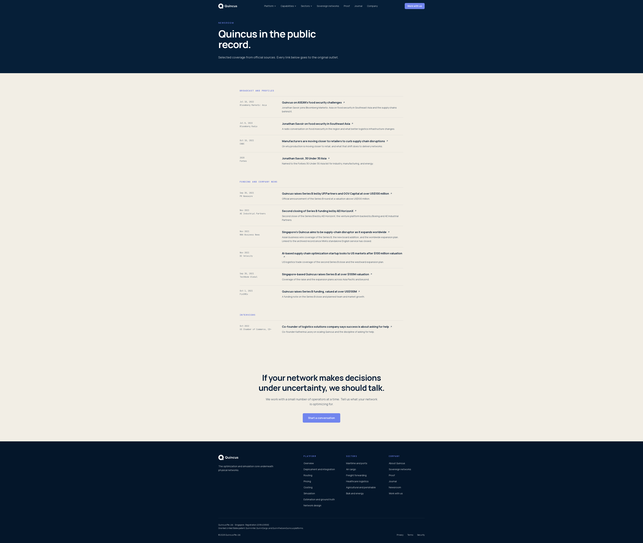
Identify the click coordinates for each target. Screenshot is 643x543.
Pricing (307, 481)
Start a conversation (321, 418)
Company (372, 6)
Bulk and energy (355, 493)
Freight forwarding (356, 475)
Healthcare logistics (357, 481)
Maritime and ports (356, 463)
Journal (358, 6)
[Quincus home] (227, 6)
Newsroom (395, 487)
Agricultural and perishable (361, 487)
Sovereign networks (328, 6)
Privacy (400, 535)
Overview (309, 463)
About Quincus (397, 463)
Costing (308, 487)
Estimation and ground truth (319, 499)
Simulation (309, 493)
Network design (312, 505)
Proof (347, 6)
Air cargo (351, 469)
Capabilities (287, 6)
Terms (410, 535)
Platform (269, 6)
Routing (308, 475)
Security (421, 535)
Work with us (414, 6)
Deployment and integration (319, 469)
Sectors (305, 6)
